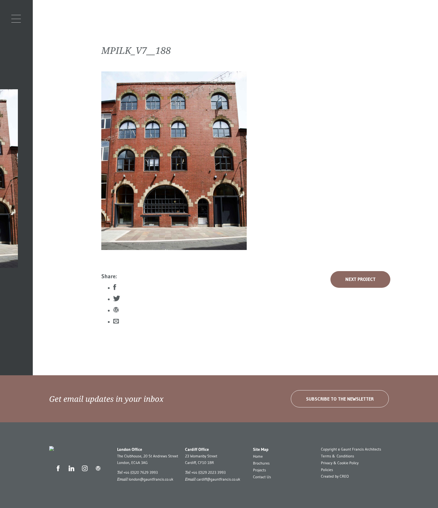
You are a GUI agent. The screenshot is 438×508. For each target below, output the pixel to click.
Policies (327, 470)
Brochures (261, 463)
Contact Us (262, 477)
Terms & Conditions (337, 456)
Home (258, 456)
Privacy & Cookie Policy (340, 463)
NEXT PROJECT (360, 279)
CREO (344, 476)
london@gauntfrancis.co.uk (150, 479)
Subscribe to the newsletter (340, 399)
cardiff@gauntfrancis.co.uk (218, 479)
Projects (259, 470)
